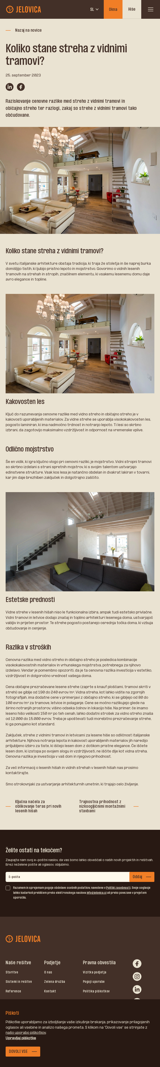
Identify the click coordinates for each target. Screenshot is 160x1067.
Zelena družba (54, 981)
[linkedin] (137, 989)
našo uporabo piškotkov (26, 1032)
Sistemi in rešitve (19, 981)
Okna (113, 9)
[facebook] (137, 963)
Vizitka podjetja (94, 972)
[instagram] (137, 976)
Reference (13, 991)
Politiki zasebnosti (118, 887)
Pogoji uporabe (94, 981)
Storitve (12, 972)
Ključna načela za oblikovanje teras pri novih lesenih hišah (38, 806)
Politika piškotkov (96, 991)
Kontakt (50, 991)
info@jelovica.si (96, 892)
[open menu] (150, 9)
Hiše (132, 9)
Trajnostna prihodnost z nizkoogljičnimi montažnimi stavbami (102, 806)
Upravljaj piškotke (21, 1038)
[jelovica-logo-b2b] (24, 9)
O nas (48, 972)
